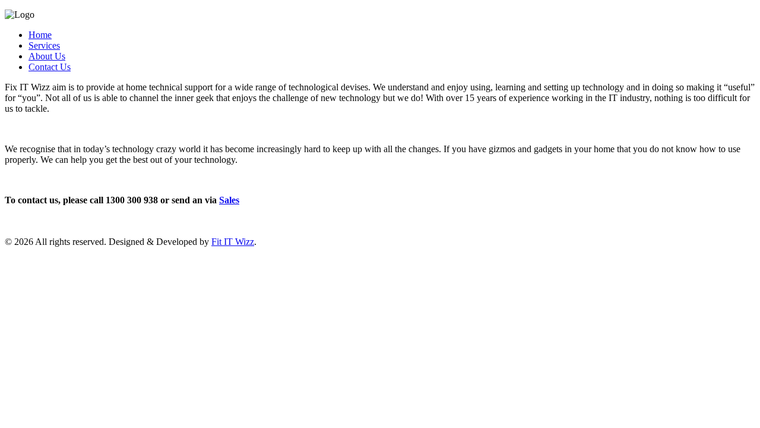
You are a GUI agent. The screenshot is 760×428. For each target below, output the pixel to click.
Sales (229, 200)
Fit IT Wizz (232, 242)
